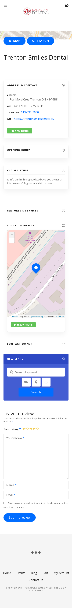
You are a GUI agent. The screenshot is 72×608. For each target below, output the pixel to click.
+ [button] (12, 235)
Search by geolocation (46, 382)
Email (9, 495)
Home (7, 573)
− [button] (12, 240)
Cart (45, 573)
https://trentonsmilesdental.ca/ (34, 119)
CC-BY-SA (59, 316)
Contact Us (36, 580)
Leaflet (15, 316)
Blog (34, 573)
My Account (61, 573)
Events (21, 573)
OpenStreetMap (36, 316)
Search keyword (11, 372)
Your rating (11, 429)
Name (9, 485)
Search (36, 392)
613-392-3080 (30, 112)
